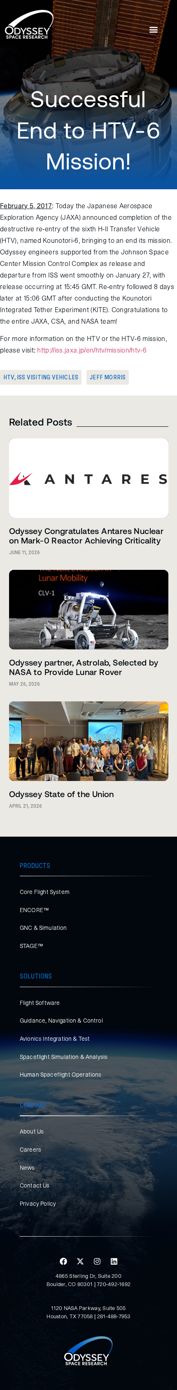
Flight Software (40, 1003)
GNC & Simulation (43, 928)
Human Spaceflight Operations (60, 1074)
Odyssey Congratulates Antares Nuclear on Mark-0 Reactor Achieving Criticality (86, 535)
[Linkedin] (114, 1261)
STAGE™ (31, 946)
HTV (8, 377)
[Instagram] (97, 1261)
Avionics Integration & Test (55, 1039)
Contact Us (35, 1185)
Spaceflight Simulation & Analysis (63, 1057)
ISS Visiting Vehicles (47, 377)
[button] (154, 30)
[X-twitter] (80, 1261)
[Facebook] (63, 1261)
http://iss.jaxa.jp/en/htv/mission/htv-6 (91, 350)
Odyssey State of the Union (61, 794)
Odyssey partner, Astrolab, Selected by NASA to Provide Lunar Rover (83, 667)
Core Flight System (45, 892)
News (27, 1168)
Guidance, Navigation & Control (61, 1020)
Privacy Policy (38, 1203)
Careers (30, 1149)
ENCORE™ (34, 910)
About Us (32, 1131)
